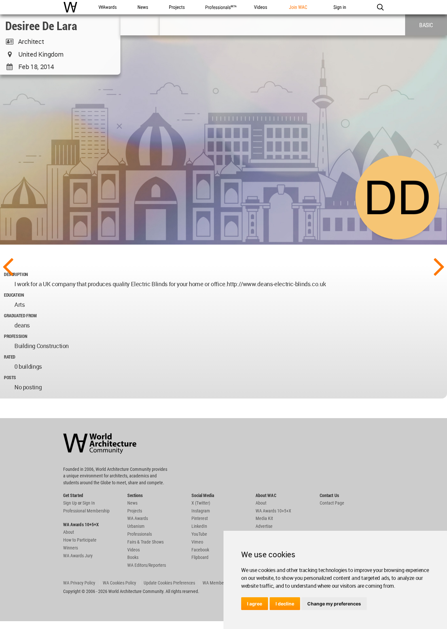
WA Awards (137, 518)
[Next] (439, 266)
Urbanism (136, 526)
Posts (10, 377)
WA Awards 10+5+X (273, 510)
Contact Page (332, 503)
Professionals (139, 534)
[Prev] (7, 266)
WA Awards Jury (78, 555)
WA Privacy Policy (79, 582)
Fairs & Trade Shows (145, 542)
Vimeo (197, 542)
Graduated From (20, 315)
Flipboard (199, 557)
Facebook (200, 549)
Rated (9, 357)
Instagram (200, 510)
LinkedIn (199, 526)
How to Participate (80, 540)
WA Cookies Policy (119, 582)
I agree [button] (254, 603)
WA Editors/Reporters (146, 565)
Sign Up (70, 503)
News (132, 503)
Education (14, 295)
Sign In (88, 503)
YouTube (199, 534)
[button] (380, 7)
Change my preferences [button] (334, 603)
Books (132, 557)
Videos (133, 549)
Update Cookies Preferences (169, 582)
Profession (15, 336)
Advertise (264, 526)
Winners (70, 547)
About (68, 532)
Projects (134, 510)
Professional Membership (86, 510)
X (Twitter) (200, 503)
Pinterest (199, 518)
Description (16, 274)
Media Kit (264, 518)
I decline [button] (285, 603)
